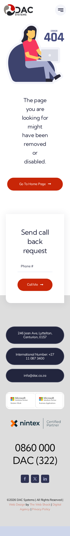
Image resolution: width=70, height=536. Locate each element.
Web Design (17, 504)
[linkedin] (45, 479)
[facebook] (25, 479)
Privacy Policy (41, 509)
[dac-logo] (18, 6)
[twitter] (35, 479)
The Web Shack (40, 504)
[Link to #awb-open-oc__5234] (60, 10)
